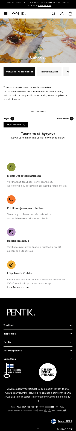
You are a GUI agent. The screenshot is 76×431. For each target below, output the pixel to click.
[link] (62, 13)
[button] (5, 13)
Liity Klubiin (44, 5)
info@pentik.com (45, 396)
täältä (65, 388)
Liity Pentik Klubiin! (18, 287)
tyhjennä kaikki (56, 137)
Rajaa (7, 118)
